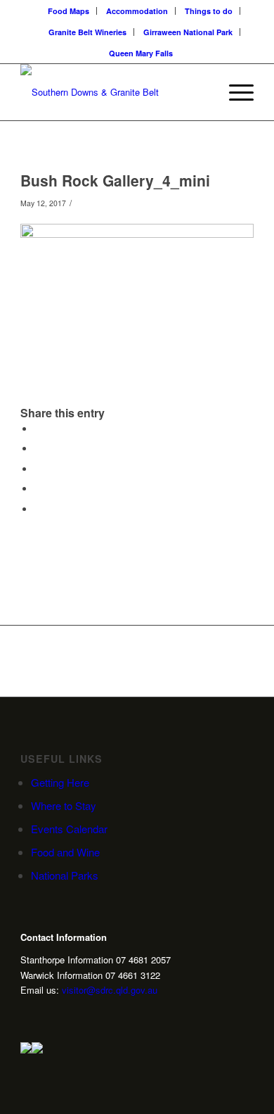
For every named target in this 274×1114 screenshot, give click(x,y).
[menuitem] (69, 11)
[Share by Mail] (37, 509)
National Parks (64, 875)
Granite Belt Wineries (87, 32)
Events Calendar (69, 828)
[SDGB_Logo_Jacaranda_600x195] (113, 92)
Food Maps (68, 11)
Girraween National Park (188, 32)
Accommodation (137, 11)
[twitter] (47, 1014)
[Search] (201, 92)
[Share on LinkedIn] (37, 488)
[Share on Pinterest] (37, 469)
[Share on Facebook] (37, 429)
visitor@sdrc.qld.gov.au (109, 989)
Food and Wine (65, 851)
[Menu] (234, 92)
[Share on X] (37, 448)
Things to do (209, 11)
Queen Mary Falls (141, 53)
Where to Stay (63, 805)
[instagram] (26, 1014)
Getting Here (60, 782)
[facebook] (69, 1014)
